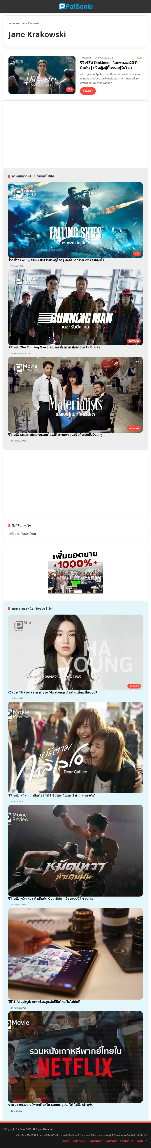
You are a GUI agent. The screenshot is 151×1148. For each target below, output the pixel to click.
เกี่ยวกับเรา (79, 1141)
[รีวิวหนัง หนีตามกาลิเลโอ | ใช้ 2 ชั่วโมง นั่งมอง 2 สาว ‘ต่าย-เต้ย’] (75, 747)
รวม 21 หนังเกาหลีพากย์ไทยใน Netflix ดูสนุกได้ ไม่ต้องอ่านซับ (50, 1105)
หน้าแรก (13, 23)
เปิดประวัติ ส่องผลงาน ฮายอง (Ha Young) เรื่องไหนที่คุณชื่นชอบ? (52, 692)
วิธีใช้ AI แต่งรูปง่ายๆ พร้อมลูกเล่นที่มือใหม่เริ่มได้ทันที (44, 1001)
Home (66, 1141)
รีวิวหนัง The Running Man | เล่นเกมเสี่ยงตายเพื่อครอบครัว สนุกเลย (54, 347)
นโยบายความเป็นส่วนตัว (102, 1141)
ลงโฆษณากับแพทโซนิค (22, 534)
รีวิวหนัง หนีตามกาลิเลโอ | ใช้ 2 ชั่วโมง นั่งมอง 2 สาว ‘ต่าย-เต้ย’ (51, 795)
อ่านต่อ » (88, 90)
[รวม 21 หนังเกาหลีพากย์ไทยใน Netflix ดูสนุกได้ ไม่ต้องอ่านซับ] (75, 1057)
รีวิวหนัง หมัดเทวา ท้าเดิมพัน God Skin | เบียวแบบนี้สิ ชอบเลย (50, 898)
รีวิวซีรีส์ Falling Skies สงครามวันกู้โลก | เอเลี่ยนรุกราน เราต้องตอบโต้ (56, 260)
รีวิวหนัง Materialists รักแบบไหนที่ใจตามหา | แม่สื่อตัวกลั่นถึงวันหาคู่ (55, 435)
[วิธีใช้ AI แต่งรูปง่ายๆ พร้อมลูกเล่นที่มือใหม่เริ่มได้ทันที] (75, 954)
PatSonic (86, 57)
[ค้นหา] (146, 7)
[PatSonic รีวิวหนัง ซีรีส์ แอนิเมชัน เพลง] (75, 6)
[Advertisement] (36, 133)
